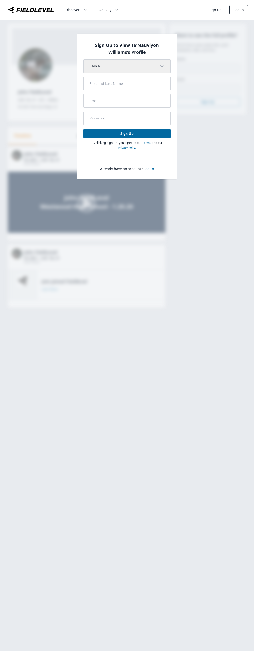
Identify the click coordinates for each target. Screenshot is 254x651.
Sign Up (127, 133)
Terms (146, 143)
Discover (72, 9)
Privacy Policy (127, 148)
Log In (149, 168)
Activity (105, 9)
